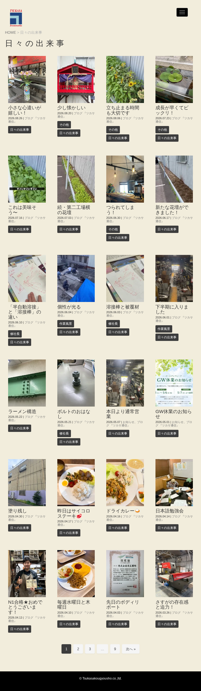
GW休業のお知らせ (173, 414)
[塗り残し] (27, 482)
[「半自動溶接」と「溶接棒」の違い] (27, 278)
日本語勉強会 (169, 510)
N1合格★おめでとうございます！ (25, 607)
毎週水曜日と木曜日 (73, 604)
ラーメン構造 (22, 411)
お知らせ (128, 422)
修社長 (15, 334)
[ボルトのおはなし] (76, 383)
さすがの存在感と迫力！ (171, 604)
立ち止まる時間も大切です (122, 110)
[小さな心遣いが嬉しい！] (27, 79)
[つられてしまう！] (125, 179)
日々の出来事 (19, 130)
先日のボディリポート (122, 604)
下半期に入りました (171, 309)
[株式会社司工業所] (16, 17)
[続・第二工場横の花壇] (76, 179)
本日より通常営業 (122, 414)
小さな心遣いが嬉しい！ (24, 110)
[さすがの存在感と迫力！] (174, 573)
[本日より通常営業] (125, 383)
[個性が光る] (76, 278)
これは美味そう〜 (22, 210)
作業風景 (65, 323)
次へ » (131, 649)
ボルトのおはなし (73, 414)
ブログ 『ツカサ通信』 (124, 423)
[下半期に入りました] (174, 278)
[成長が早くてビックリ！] (174, 79)
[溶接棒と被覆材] (125, 278)
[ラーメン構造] (27, 383)
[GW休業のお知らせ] (174, 383)
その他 (64, 125)
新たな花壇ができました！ (171, 210)
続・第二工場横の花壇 (73, 210)
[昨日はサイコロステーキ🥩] (76, 482)
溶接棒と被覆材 (122, 307)
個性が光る (69, 307)
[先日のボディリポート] (125, 573)
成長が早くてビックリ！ (171, 110)
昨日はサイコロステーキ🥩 (73, 513)
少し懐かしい (71, 107)
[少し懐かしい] (76, 79)
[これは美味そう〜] (27, 179)
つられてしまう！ (120, 210)
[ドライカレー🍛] (125, 482)
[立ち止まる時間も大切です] (125, 79)
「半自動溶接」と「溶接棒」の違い (24, 312)
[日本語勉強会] (174, 482)
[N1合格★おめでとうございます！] (27, 573)
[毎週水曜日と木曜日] (76, 573)
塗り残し (17, 510)
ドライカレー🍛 (123, 510)
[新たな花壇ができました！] (174, 179)
